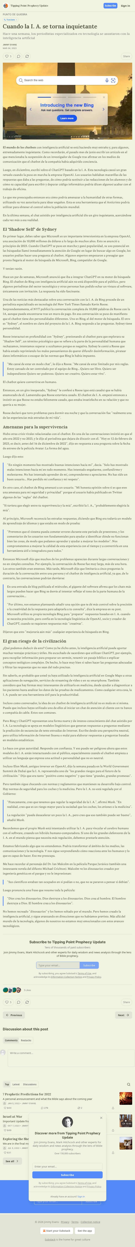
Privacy (65, 1222)
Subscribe (110, 5)
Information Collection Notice (66, 1186)
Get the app (85, 1230)
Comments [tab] (11, 1040)
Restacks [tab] (26, 1040)
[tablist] (18, 1040)
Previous (16, 1015)
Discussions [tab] (29, 1084)
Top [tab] (7, 1084)
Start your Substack (58, 1230)
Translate (11, 19)
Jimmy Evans (10, 44)
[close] (101, 1118)
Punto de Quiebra (15, 14)
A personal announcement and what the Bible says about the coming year (47, 1099)
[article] (67, 1101)
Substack (50, 1239)
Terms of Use (84, 1183)
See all (10, 1161)
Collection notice (90, 1222)
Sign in (125, 5)
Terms (75, 1222)
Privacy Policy (94, 1186)
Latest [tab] (16, 1084)
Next (121, 1015)
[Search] (128, 1084)
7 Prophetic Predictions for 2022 (27, 1094)
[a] (126, 1121)
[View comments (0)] (18, 56)
